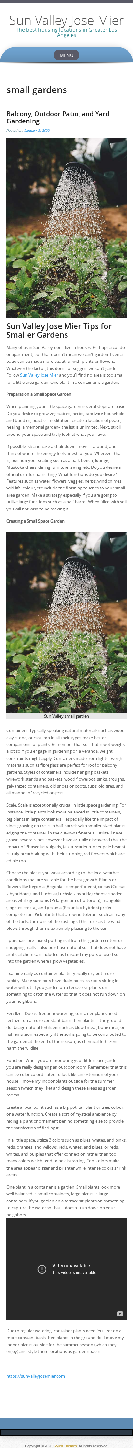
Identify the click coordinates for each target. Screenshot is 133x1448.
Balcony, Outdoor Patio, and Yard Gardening (57, 117)
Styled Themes (65, 1446)
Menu (66, 55)
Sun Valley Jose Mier (66, 20)
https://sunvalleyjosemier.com (35, 1376)
